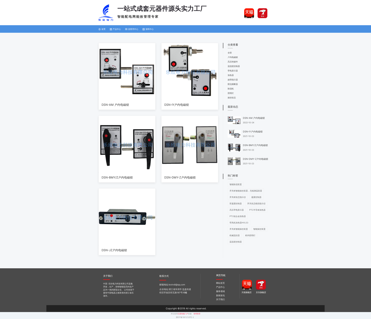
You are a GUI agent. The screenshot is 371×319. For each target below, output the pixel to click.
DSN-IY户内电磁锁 (176, 104)
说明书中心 (133, 29)
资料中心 (150, 29)
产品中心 (117, 29)
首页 (103, 29)
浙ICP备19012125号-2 (185, 317)
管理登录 (196, 314)
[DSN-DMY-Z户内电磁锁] (189, 144)
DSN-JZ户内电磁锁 (114, 250)
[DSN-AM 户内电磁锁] (127, 71)
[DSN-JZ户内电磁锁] (127, 216)
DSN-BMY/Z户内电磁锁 (117, 177)
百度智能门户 (183, 314)
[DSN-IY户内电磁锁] (189, 71)
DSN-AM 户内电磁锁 (115, 104)
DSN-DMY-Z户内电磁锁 (180, 177)
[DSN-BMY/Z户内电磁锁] (127, 144)
